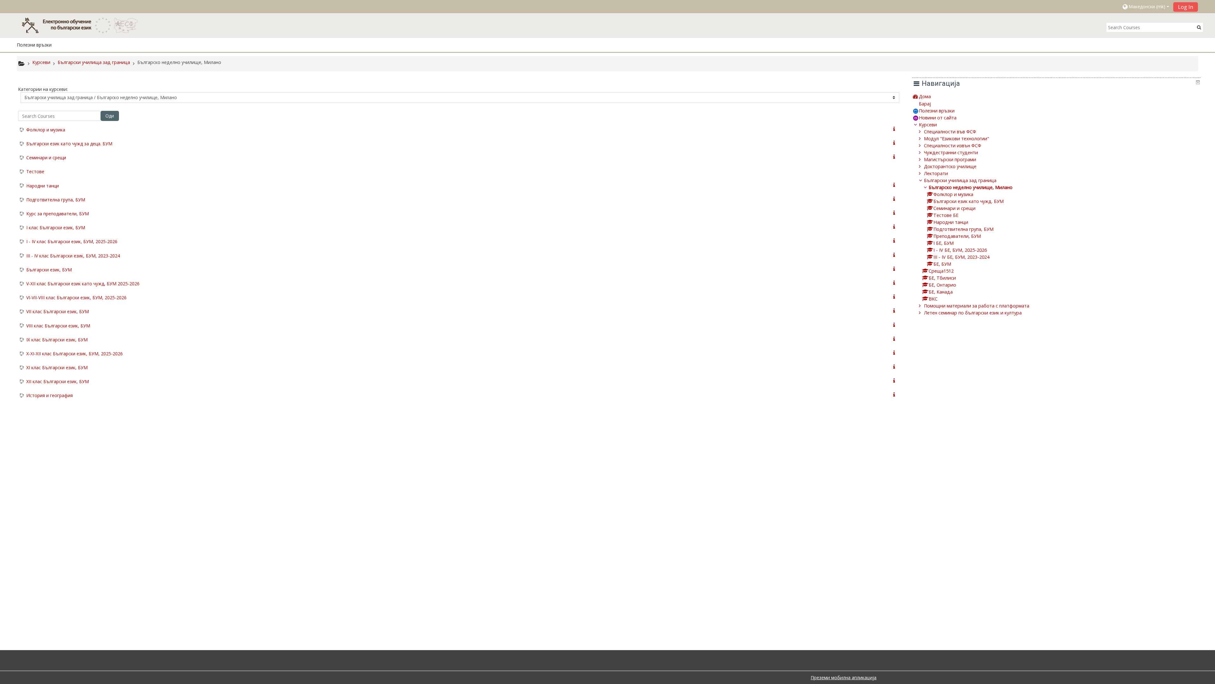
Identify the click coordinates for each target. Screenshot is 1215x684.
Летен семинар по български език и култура (973, 313)
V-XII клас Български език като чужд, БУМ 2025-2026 (83, 284)
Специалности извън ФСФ (952, 145)
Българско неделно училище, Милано (970, 187)
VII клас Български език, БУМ (57, 311)
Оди (109, 116)
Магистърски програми (950, 159)
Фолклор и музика (45, 130)
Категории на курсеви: (43, 89)
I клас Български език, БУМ (55, 228)
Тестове (35, 171)
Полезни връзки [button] (34, 45)
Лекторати (936, 173)
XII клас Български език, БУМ (57, 381)
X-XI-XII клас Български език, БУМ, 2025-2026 (74, 354)
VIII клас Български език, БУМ (58, 326)
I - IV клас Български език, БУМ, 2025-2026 (71, 241)
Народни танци (42, 186)
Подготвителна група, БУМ (55, 200)
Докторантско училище (950, 166)
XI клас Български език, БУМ (57, 367)
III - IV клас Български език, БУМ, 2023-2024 (73, 256)
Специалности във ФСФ (950, 132)
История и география (49, 395)
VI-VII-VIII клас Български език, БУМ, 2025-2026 (76, 297)
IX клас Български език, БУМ (57, 340)
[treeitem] (1056, 96)
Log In (1185, 6)
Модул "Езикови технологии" (956, 139)
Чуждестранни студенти (951, 152)
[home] (82, 25)
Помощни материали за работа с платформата (976, 306)
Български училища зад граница (960, 180)
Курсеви (928, 125)
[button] (1145, 6)
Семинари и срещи (46, 158)
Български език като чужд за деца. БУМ (69, 144)
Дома (925, 96)
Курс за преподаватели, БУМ (57, 214)
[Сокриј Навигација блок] (1198, 82)
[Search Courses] (1199, 27)
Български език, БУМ (49, 270)
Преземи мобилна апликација (843, 677)
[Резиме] (895, 129)
